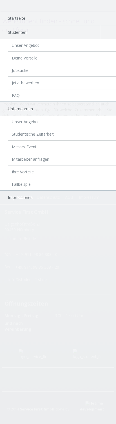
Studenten (17, 32)
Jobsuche (20, 70)
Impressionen (20, 197)
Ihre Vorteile (23, 172)
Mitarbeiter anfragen (30, 159)
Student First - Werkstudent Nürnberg (15, 6)
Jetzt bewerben (25, 82)
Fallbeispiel (22, 184)
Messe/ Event (24, 146)
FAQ (16, 95)
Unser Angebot (25, 45)
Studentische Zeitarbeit (33, 134)
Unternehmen (20, 108)
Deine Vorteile (24, 58)
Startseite (16, 18)
